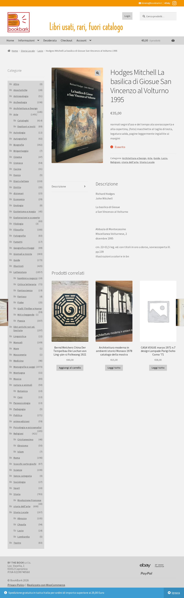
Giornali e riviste (22, 254)
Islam (20, 451)
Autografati (20, 138)
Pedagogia (19, 409)
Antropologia (20, 96)
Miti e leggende (25, 314)
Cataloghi (23, 120)
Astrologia (19, 132)
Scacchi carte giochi (24, 463)
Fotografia (19, 235)
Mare (16, 348)
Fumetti (17, 241)
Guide (156, 158)
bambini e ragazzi (27, 278)
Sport (16, 488)
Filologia (18, 223)
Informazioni (26, 40)
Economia (19, 199)
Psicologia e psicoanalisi (27, 427)
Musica (17, 378)
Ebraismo (22, 445)
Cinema (17, 157)
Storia (16, 494)
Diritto (17, 187)
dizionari (18, 193)
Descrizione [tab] (59, 186)
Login (127, 16)
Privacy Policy (16, 585)
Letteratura (20, 272)
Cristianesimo (25, 439)
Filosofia (18, 229)
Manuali (17, 342)
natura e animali (22, 385)
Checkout (66, 40)
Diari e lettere (21, 181)
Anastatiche (20, 90)
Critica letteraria (26, 284)
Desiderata (50, 40)
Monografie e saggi (24, 366)
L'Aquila (21, 524)
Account (82, 40)
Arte (150, 158)
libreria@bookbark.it (151, 3)
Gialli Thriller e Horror (29, 308)
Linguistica (19, 336)
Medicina (18, 360)
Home (10, 40)
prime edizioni (21, 421)
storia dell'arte (129, 162)
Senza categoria (22, 475)
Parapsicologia (21, 403)
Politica (17, 415)
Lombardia (23, 536)
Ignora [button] (176, 592)
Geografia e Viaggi (23, 247)
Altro (16, 84)
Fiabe (20, 302)
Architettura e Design (134, 158)
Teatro (17, 542)
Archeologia (20, 102)
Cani (19, 397)
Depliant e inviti (26, 126)
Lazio (40, 50)
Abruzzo (22, 518)
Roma (16, 457)
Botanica (22, 391)
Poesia (21, 320)
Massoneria (19, 354)
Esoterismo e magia (24, 211)
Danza (17, 175)
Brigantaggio (20, 150)
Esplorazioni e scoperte (26, 217)
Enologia (18, 205)
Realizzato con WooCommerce (46, 585)
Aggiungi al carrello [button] (70, 367)
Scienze (17, 470)
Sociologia (19, 482)
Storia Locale (28, 50)
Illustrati (18, 266)
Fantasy (21, 296)
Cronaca (18, 162)
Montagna (19, 372)
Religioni (115, 162)
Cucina (17, 169)
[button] (97, 73)
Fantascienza (25, 290)
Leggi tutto (114, 367)
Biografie (18, 144)
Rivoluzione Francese (29, 500)
